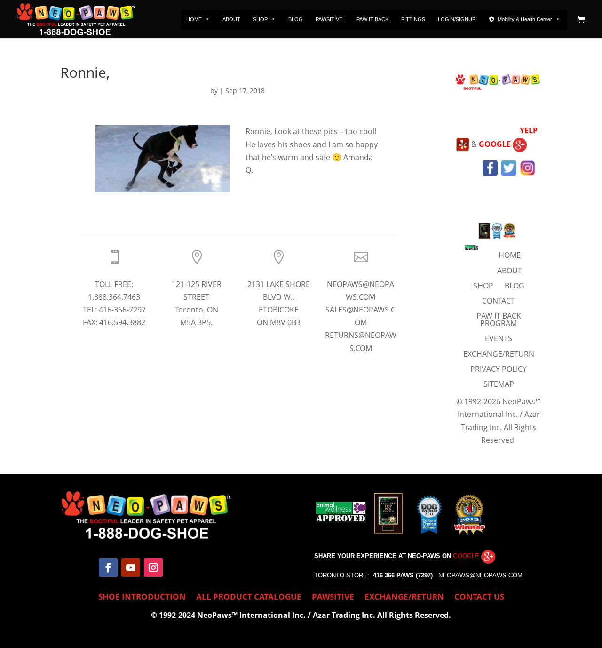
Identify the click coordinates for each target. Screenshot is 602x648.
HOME (194, 19)
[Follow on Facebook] (108, 567)
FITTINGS (413, 19)
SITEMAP (498, 384)
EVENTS (498, 338)
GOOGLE (496, 144)
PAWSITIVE (333, 597)
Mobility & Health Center (525, 19)
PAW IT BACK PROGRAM (498, 319)
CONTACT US (479, 597)
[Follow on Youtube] (130, 567)
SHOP (260, 19)
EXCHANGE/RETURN (498, 354)
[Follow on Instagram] (153, 567)
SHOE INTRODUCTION (142, 597)
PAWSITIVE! (330, 19)
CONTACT (498, 301)
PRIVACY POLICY (498, 369)
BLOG (295, 19)
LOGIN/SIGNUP (456, 19)
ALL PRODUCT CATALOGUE (248, 597)
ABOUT (231, 19)
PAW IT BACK (372, 19)
